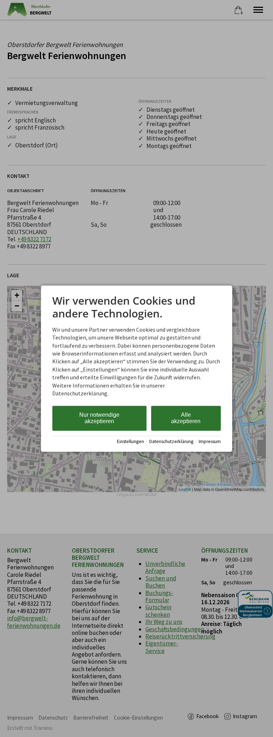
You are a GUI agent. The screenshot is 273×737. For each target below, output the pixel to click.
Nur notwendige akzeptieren (99, 418)
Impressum (210, 442)
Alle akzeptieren (185, 418)
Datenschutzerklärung (171, 442)
